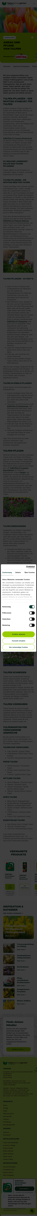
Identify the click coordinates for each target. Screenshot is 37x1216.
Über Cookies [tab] (29, 572)
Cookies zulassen (18, 634)
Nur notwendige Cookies (18, 647)
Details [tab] (18, 572)
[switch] (32, 613)
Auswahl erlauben (18, 641)
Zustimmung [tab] (7, 572)
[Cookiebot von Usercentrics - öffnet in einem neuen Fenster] (26, 567)
